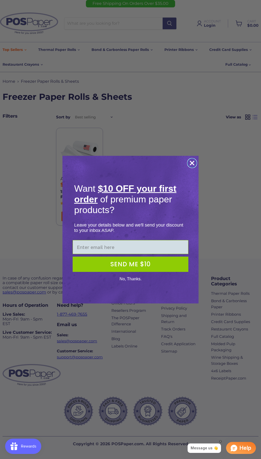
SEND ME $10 (130, 264)
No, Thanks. (130, 279)
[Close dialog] (192, 163)
